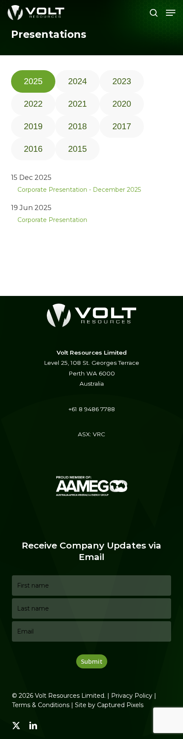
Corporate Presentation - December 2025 (79, 189)
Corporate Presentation (52, 220)
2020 (121, 103)
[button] (170, 13)
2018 (77, 126)
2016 (33, 148)
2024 (77, 81)
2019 (33, 126)
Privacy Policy (131, 695)
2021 (77, 103)
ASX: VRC (91, 434)
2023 (121, 81)
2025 (33, 81)
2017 (121, 126)
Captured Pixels (120, 705)
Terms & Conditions (40, 705)
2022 (33, 103)
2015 (77, 148)
